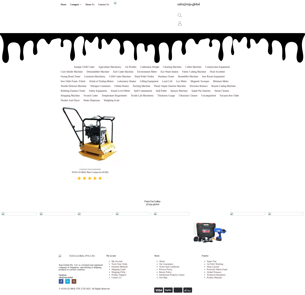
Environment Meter (147, 71)
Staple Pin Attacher (201, 90)
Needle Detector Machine (73, 86)
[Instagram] (74, 281)
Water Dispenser (91, 100)
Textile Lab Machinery (142, 95)
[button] (179, 15)
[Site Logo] (144, 6)
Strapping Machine (70, 95)
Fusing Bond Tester (70, 76)
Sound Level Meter (120, 90)
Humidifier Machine (188, 76)
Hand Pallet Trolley (144, 76)
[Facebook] (61, 281)
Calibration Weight (149, 67)
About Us (89, 4)
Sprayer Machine (179, 90)
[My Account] (179, 23)
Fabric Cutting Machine (194, 71)
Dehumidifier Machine (98, 71)
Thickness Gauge (166, 95)
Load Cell (167, 81)
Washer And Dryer (70, 100)
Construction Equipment (217, 67)
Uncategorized (208, 95)
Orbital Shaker (121, 86)
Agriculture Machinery (109, 67)
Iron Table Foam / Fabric (73, 81)
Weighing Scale (111, 100)
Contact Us (103, 4)
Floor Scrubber (217, 71)
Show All (65, 67)
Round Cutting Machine (223, 86)
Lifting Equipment (149, 81)
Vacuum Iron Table (229, 95)
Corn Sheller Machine (72, 71)
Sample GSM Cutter (84, 67)
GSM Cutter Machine (120, 76)
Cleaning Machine (172, 67)
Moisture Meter (220, 81)
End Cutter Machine (123, 71)
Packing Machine (141, 86)
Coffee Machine (193, 67)
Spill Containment (143, 90)
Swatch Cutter (91, 95)
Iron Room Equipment (213, 76)
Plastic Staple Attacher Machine (170, 86)
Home (63, 4)
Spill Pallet (161, 90)
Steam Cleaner (221, 90)
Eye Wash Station (169, 71)
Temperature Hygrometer (114, 95)
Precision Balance (199, 86)
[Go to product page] (90, 134)
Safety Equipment (98, 90)
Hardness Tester (166, 76)
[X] (67, 281)
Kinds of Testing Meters (101, 81)
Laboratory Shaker (126, 81)
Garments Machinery (94, 76)
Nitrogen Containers (100, 86)
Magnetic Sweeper (199, 81)
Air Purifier (130, 67)
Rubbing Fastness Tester (73, 90)
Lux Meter (181, 81)
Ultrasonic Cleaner (188, 95)
